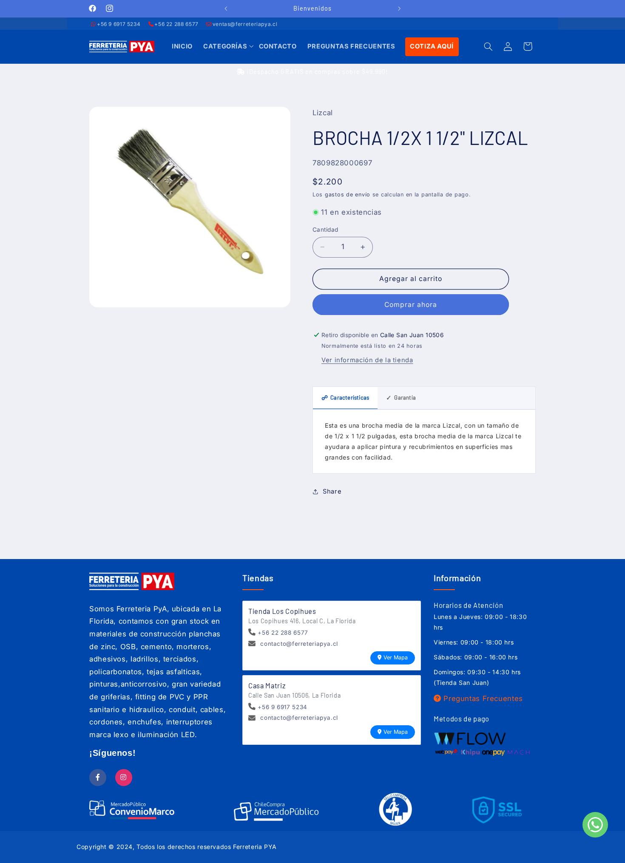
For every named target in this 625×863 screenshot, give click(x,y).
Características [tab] (345, 397)
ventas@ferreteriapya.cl (245, 24)
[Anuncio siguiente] (399, 8)
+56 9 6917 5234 (118, 24)
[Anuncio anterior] (225, 8)
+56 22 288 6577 (176, 24)
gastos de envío (347, 194)
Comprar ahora (411, 305)
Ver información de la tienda (367, 360)
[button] (225, 46)
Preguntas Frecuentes (482, 698)
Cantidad (325, 229)
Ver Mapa (396, 657)
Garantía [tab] (401, 397)
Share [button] (332, 491)
